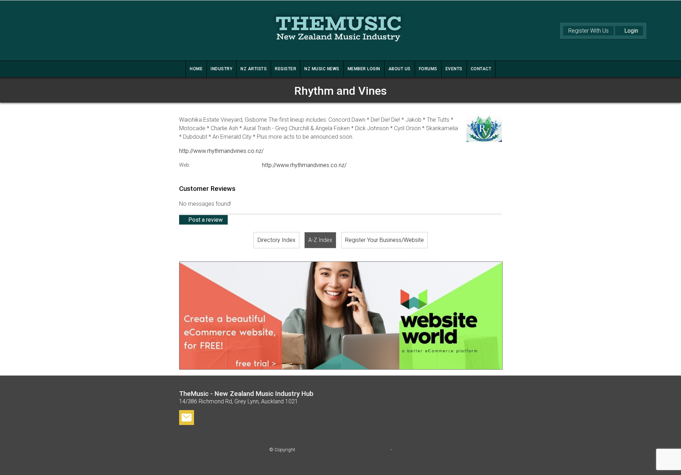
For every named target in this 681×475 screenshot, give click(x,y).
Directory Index (276, 240)
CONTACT (481, 68)
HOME (196, 68)
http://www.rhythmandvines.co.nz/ (221, 151)
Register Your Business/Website (384, 240)
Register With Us (588, 30)
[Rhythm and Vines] (484, 140)
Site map (402, 449)
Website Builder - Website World (340, 463)
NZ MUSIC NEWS (321, 68)
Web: (184, 165)
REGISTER (285, 68)
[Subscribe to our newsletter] (186, 419)
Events (454, 68)
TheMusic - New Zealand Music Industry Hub (342, 449)
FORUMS (428, 68)
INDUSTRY (221, 68)
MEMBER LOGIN (364, 68)
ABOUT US (399, 68)
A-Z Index (320, 240)
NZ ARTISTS (253, 68)
